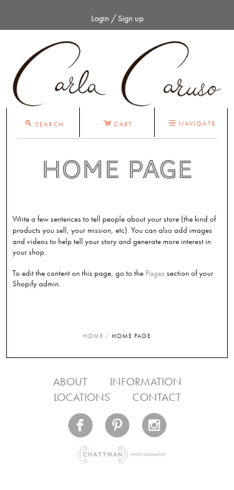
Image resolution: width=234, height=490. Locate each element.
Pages (155, 273)
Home (93, 336)
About (70, 381)
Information (146, 381)
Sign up (131, 18)
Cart (118, 122)
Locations (82, 397)
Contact (156, 397)
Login (100, 18)
